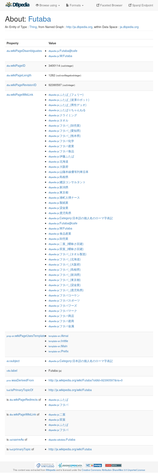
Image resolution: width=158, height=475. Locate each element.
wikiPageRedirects (23, 399)
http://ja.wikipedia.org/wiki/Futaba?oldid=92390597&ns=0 (86, 380)
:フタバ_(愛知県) (65, 130)
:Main (58, 346)
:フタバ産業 (61, 146)
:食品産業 (60, 233)
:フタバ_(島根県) (65, 269)
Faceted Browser (110, 5)
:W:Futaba (60, 56)
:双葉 (57, 419)
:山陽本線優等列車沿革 (68, 172)
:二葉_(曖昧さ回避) (66, 244)
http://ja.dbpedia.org (79, 27)
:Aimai (58, 336)
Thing (33, 27)
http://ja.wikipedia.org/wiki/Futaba (70, 390)
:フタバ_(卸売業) (65, 125)
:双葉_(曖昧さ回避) (66, 249)
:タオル (58, 120)
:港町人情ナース (64, 197)
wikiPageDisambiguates (24, 51)
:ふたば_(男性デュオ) (67, 105)
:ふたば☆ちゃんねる (67, 110)
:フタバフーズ (63, 305)
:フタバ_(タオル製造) (67, 254)
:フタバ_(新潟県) (65, 274)
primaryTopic (20, 449)
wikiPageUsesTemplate (26, 336)
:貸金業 (58, 208)
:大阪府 (58, 166)
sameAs (16, 439)
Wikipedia (51, 470)
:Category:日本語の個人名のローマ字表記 (81, 218)
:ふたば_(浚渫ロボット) (69, 100)
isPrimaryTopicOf (20, 390)
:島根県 (58, 177)
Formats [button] (75, 5)
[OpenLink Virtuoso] (45, 465)
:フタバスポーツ (64, 300)
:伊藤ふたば (61, 156)
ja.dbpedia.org (129, 27)
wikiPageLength (19, 75)
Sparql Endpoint (142, 5)
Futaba (39, 18)
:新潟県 (58, 187)
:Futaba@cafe (63, 51)
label (12, 370)
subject (13, 361)
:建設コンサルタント (67, 182)
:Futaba (62, 439)
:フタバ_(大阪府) (65, 264)
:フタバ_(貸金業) (65, 285)
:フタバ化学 (61, 141)
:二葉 (57, 414)
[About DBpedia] (17, 5)
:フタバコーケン (64, 295)
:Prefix (59, 351)
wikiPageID (16, 65)
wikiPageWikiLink (20, 94)
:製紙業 (58, 202)
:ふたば (58, 399)
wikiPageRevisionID (21, 85)
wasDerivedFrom (20, 380)
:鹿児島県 (60, 213)
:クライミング (63, 115)
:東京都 (58, 192)
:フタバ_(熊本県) (65, 136)
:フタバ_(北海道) (65, 259)
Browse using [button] (48, 5)
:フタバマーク (63, 311)
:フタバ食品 (61, 151)
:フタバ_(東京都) (65, 280)
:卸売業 (58, 238)
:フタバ (58, 405)
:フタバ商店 (61, 316)
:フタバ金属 (61, 326)
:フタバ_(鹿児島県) (66, 290)
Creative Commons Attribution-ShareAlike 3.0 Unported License (113, 470)
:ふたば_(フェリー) (66, 94)
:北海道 (58, 161)
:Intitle (58, 341)
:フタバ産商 (61, 321)
